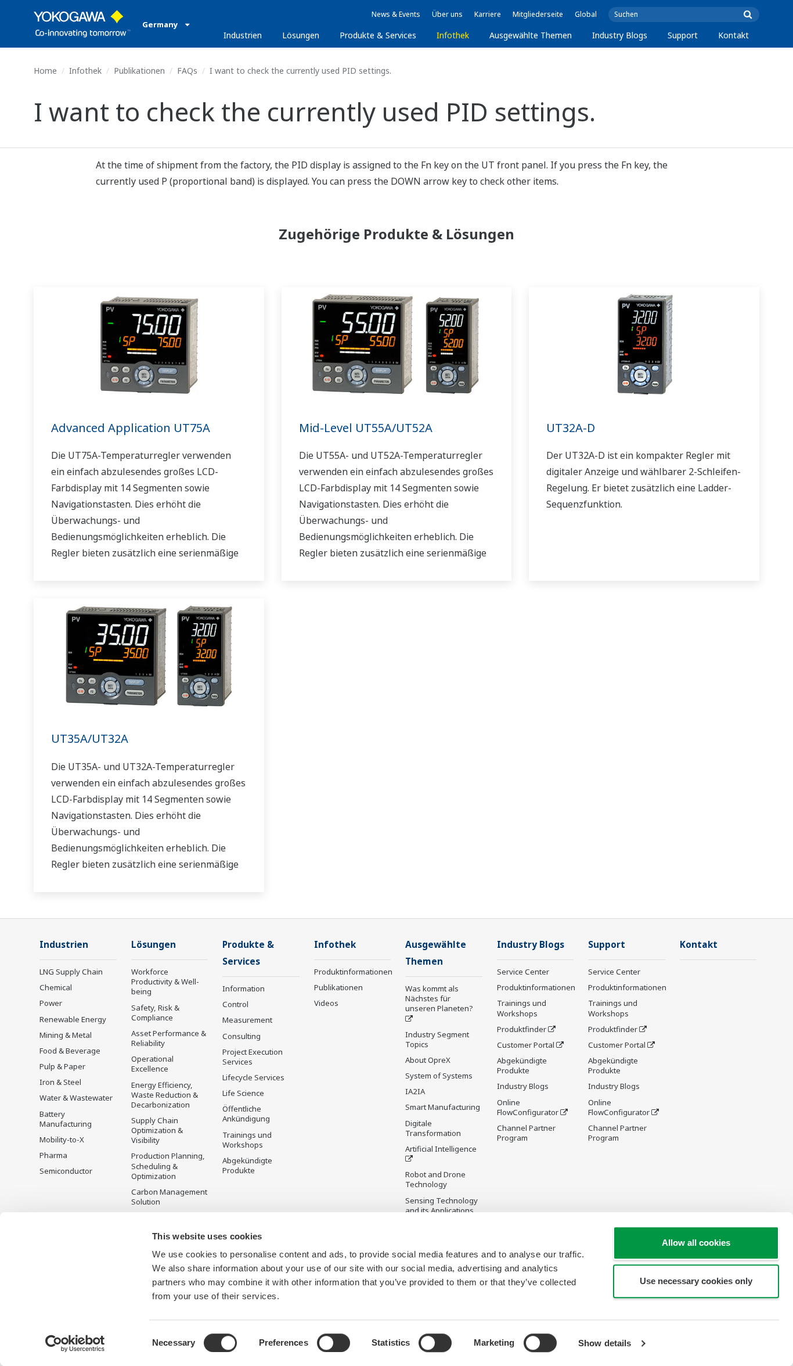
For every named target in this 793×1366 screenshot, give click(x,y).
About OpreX (427, 1060)
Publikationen (139, 70)
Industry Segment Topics (437, 1039)
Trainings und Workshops (247, 1140)
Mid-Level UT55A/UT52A (365, 428)
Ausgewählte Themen (530, 35)
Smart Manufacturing (442, 1107)
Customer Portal (525, 1045)
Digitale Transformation (433, 1128)
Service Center (523, 971)
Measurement (247, 1020)
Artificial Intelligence (441, 1149)
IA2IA (415, 1091)
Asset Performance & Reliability (168, 1038)
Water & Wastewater (76, 1097)
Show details (604, 1343)
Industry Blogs (619, 35)
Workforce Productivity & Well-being (165, 981)
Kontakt (733, 35)
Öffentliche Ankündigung (246, 1113)
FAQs (187, 70)
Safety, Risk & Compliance (155, 1012)
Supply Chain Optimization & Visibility (157, 1130)
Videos (326, 1003)
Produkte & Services (378, 35)
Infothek (453, 35)
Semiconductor (65, 1171)
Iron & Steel (60, 1082)
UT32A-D (570, 428)
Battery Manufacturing (65, 1119)
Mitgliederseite (538, 14)
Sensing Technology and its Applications (441, 1205)
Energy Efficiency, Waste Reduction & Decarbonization (164, 1095)
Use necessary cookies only (696, 1281)
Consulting (241, 1036)
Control (235, 1004)
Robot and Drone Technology (435, 1179)
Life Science (243, 1093)
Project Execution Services (252, 1057)
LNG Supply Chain (71, 971)
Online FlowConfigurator (527, 1107)
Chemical (55, 987)
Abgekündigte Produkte (247, 1165)
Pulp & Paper (62, 1066)
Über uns (447, 14)
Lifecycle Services (253, 1077)
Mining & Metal (65, 1035)
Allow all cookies (696, 1243)
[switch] (333, 1342)
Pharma (53, 1155)
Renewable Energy (72, 1019)
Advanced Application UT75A (130, 428)
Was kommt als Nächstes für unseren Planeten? (439, 998)
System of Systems (439, 1075)
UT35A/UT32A (89, 738)
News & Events (396, 14)
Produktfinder (521, 1029)
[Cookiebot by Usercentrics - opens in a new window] (75, 1343)
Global (586, 14)
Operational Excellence (152, 1064)
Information (243, 988)
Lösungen (300, 35)
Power (50, 1003)
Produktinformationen (353, 971)
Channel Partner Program (526, 1133)
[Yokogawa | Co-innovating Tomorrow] (82, 24)
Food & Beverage (69, 1050)
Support (683, 35)
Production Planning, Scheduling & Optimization (168, 1166)
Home (45, 70)
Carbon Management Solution (169, 1197)
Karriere (487, 14)
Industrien (243, 35)
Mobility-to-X (61, 1139)
